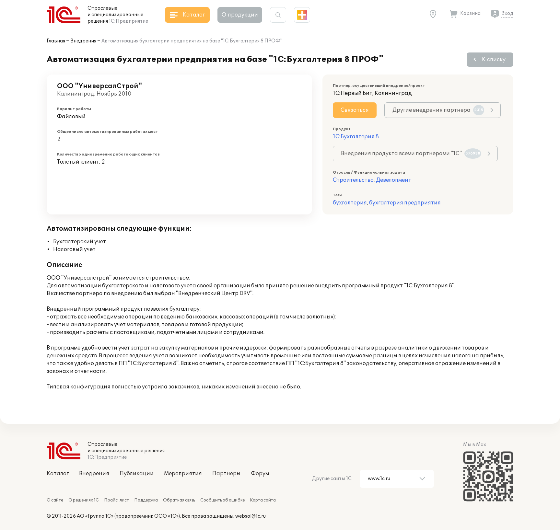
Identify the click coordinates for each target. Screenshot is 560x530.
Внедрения (83, 41)
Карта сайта (263, 500)
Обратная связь (179, 500)
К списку (494, 59)
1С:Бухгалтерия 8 (356, 136)
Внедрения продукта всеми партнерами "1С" (410, 153)
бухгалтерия (350, 203)
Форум (260, 473)
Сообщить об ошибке (222, 500)
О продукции (240, 15)
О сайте (55, 500)
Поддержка (146, 500)
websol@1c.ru (250, 516)
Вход (507, 13)
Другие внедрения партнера (437, 110)
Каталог (58, 473)
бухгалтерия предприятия (405, 203)
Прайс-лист (116, 500)
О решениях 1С (83, 500)
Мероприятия (183, 473)
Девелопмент (393, 180)
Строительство (353, 180)
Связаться (355, 110)
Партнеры (226, 473)
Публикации (137, 473)
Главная (56, 41)
